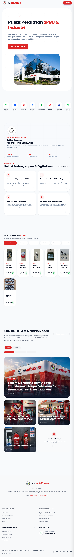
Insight (16, 347)
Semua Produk (10, 243)
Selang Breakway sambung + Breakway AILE (37, 266)
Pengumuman (6, 518)
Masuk (67, 3)
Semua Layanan (62, 166)
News (8, 347)
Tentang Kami (6, 531)
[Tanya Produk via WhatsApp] (13, 273)
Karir (3, 521)
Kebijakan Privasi (37, 550)
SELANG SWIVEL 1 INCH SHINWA (8, 266)
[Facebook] (53, 552)
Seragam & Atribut (44, 518)
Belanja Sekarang (17, 46)
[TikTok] (67, 552)
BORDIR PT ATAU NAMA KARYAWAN (9, 296)
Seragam (23, 243)
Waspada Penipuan (7, 553)
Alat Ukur (45, 243)
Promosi (55, 243)
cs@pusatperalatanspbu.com (39, 495)
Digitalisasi (31, 352)
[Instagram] (60, 552)
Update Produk (20, 352)
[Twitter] (57, 552)
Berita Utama (9, 352)
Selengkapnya (60, 334)
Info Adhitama (6, 513)
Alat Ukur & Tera (44, 521)
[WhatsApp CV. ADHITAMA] (41, 533)
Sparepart (34, 243)
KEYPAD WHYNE (49, 266)
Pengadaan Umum (7, 516)
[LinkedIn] (64, 552)
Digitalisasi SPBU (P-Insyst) (47, 513)
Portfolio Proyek (7, 534)
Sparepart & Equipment (46, 516)
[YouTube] (71, 552)
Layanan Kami (6, 537)
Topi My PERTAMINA (23, 266)
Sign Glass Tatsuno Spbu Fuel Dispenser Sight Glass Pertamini (64, 266)
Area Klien (5, 540)
